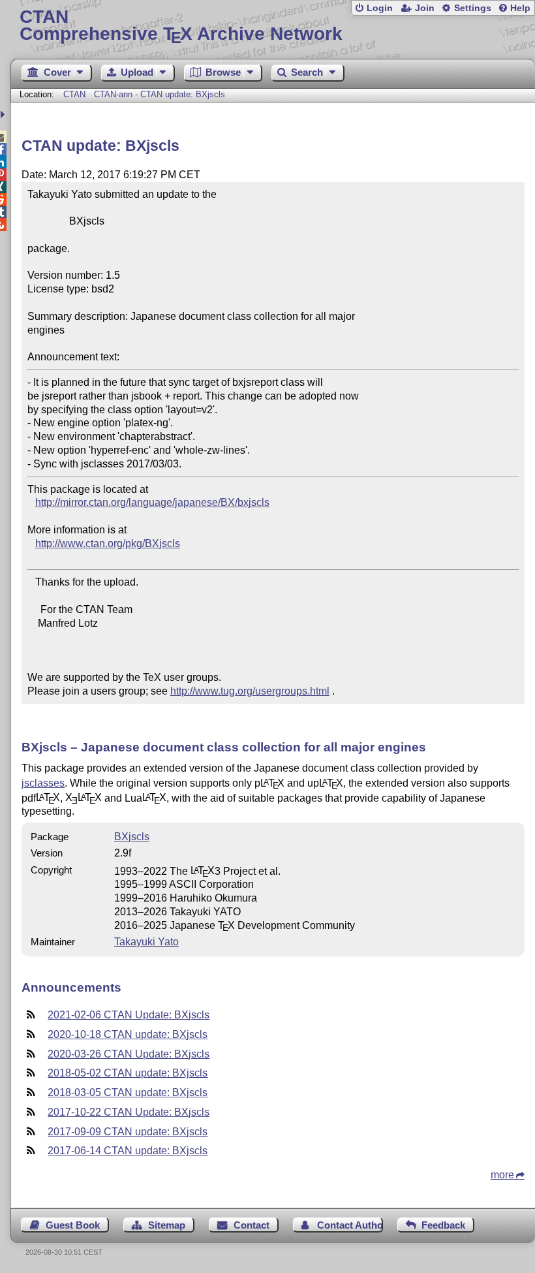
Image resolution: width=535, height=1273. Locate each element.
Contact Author (349, 1225)
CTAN (74, 94)
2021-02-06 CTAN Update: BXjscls (128, 1014)
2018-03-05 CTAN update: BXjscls (127, 1092)
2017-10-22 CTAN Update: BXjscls (128, 1112)
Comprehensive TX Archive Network (181, 25)
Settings (472, 8)
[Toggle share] (4, 114)
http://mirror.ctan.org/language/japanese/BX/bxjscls (152, 502)
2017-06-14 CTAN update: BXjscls (127, 1150)
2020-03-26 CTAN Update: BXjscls (128, 1054)
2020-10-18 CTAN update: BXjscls (127, 1034)
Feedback (443, 1225)
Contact (251, 1225)
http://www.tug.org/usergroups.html (249, 691)
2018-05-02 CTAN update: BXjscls (127, 1072)
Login (380, 8)
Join (425, 8)
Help (520, 8)
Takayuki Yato (146, 941)
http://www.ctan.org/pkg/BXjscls (107, 543)
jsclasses (43, 783)
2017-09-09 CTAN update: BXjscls (127, 1131)
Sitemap (166, 1225)
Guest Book (73, 1225)
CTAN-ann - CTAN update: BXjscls (159, 94)
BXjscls (131, 836)
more (502, 1174)
